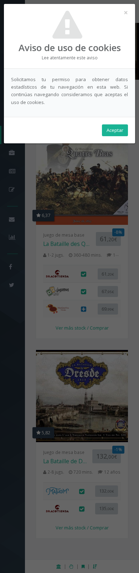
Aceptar (115, 130)
